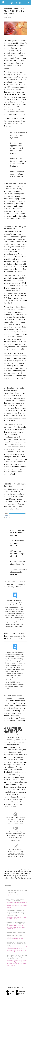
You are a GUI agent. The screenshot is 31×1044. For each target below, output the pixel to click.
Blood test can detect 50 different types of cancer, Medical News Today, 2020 (16, 927)
